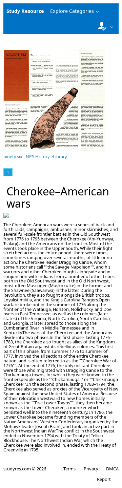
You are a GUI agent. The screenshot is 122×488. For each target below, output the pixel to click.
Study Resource (25, 11)
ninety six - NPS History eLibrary (35, 157)
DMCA (112, 469)
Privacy (91, 469)
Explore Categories (72, 11)
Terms (69, 469)
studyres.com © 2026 (24, 469)
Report (104, 479)
